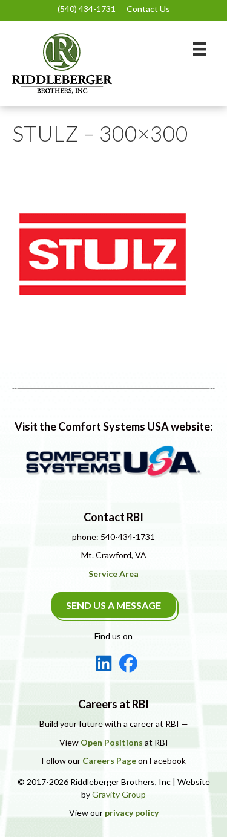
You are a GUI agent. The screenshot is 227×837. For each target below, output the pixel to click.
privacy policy (132, 812)
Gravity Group (119, 794)
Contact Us (148, 9)
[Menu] (200, 48)
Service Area (113, 573)
